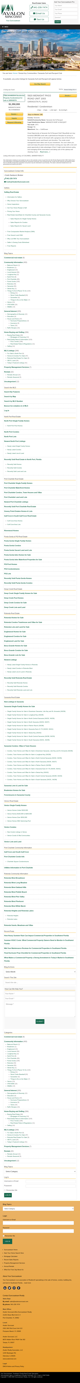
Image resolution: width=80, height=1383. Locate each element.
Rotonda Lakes (12, 919)
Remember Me (11, 1190)
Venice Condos (10, 827)
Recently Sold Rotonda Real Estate (18, 678)
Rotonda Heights (12, 915)
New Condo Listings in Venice (17, 832)
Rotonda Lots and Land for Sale (16, 627)
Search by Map (10, 396)
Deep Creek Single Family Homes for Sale (20, 593)
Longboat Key (11, 274)
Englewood (11, 270)
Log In (6, 410)
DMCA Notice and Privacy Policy (13, 1366)
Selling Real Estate (11, 192)
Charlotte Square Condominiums (18, 861)
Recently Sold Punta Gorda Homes (18, 578)
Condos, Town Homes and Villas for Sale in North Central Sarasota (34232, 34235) (34, 758)
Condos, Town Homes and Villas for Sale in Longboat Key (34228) (29, 754)
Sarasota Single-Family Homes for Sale (19, 706)
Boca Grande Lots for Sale (14, 655)
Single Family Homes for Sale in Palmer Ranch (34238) (25, 725)
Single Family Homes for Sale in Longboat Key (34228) (25, 715)
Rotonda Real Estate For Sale (17, 358)
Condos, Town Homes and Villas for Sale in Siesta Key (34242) (28, 772)
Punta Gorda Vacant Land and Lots (18, 550)
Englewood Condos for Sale (15, 636)
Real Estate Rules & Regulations (21, 344)
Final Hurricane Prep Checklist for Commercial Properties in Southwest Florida (35, 953)
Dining (12, 293)
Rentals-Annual (12, 375)
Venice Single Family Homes (15, 805)
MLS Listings (9, 351)
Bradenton (10, 267)
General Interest (10, 311)
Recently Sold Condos (14, 468)
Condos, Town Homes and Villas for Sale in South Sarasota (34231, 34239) (32, 779)
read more (27, 1283)
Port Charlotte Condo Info (14, 857)
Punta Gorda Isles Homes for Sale (17, 555)
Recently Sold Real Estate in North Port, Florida (22, 459)
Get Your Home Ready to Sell (17, 208)
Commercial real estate (13, 258)
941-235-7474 (40, 7)
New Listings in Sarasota (14, 702)
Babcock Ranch (12, 265)
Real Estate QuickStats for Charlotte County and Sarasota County (29, 215)
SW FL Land (11, 360)
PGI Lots (7, 574)
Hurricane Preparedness (18, 321)
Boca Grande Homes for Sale (15, 646)
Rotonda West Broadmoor (14, 878)
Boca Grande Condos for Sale (16, 650)
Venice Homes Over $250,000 (17, 817)
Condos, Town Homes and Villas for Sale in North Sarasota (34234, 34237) (32, 761)
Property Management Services (16, 367)
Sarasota (10, 286)
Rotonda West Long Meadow (15, 883)
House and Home (13, 319)
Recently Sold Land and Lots (16, 471)
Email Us (40, 13)
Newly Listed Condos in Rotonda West (19, 668)
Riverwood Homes (11, 530)
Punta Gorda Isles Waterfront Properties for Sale (23, 560)
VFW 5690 (10, 304)
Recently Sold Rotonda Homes (17, 683)
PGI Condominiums (12, 569)
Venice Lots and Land (12, 842)
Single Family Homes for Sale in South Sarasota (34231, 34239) (28, 740)
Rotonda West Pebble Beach (15, 892)
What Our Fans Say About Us (13, 1269)
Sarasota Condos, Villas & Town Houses (20, 746)
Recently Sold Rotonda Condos (17, 686)
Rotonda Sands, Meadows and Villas (18, 925)
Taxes (12, 325)
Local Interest (11, 272)
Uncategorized (10, 381)
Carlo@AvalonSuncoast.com (17, 182)
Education (10, 316)
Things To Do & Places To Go (17, 291)
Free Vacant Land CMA (15, 235)
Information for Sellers (14, 197)
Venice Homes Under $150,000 (17, 810)
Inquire (14, 118)
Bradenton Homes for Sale (14, 790)
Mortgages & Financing (18, 337)
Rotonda (10, 284)
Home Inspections (13, 204)
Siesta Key (10, 288)
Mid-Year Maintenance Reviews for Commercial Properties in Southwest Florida (35, 948)
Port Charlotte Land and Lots (15, 497)
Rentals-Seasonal (13, 377)
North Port (10, 277)
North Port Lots (10, 436)
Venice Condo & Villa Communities (18, 835)
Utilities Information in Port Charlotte (18, 868)
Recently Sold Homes (14, 464)
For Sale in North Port (14, 353)
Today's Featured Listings (15, 363)
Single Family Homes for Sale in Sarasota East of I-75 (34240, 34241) (30, 729)
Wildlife (9, 307)
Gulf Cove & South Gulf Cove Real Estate (20, 516)
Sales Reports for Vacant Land (20, 226)
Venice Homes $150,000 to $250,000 (19, 814)
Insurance (13, 323)
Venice (9, 302)
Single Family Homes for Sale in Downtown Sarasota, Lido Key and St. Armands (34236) (36, 711)
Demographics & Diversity (15, 314)
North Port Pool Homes (14, 426)
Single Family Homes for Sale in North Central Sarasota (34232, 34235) (31, 718)
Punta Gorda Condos (12, 545)
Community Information (13, 262)
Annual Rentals (9, 1266)
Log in (39, 1375)
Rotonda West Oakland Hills (15, 887)
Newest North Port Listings (14, 441)
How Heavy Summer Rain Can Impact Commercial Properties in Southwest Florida (36, 935)
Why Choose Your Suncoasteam (18, 200)
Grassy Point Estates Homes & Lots (18, 511)
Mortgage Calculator (11, 1256)
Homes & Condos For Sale (16, 356)
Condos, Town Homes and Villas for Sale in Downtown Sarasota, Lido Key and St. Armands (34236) (40, 751)
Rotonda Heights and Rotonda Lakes (19, 911)
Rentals (7, 372)
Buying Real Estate (13, 335)
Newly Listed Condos (14, 449)
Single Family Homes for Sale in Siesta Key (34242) (24, 733)
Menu (6, 27)
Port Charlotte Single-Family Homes (18, 483)
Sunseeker (14, 297)
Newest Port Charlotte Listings (16, 502)
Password (8, 1186)
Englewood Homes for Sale (15, 632)
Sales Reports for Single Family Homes (23, 219)
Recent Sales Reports (11, 1259)
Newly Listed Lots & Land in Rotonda (19, 672)
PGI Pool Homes (10, 564)
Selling (9, 346)
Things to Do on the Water (19, 300)
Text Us (40, 19)
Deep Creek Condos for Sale (15, 603)
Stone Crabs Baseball (17, 295)
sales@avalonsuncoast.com (19, 1301)
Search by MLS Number (13, 401)
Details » (14, 114)
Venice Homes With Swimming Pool (19, 821)
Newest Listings (10, 660)
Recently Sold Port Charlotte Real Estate (20, 506)
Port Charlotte (11, 279)
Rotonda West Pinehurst (14, 901)
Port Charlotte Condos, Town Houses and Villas (23, 492)
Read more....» (45, 152)
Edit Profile (46, 1375)
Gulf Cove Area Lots (14, 524)
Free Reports (11, 246)
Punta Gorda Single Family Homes (17, 541)
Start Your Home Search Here (14, 1253)
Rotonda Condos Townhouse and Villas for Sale (23, 622)
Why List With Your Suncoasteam (18, 239)
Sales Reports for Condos (18, 222)
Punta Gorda (11, 281)
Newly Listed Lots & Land (15, 453)
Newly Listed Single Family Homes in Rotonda (22, 664)
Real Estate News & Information (17, 339)
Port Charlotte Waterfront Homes (17, 488)
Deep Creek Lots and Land (14, 607)
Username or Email (11, 1181)
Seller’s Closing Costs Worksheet (18, 242)
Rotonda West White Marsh (15, 906)
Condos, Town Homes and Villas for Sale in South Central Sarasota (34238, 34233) (34, 776)
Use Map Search (40, 84)
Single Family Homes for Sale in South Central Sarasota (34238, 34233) (31, 736)
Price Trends (14, 341)
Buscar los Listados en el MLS (16, 406)
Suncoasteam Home (11, 1249)
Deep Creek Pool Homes (14, 598)
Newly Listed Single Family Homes (18, 446)
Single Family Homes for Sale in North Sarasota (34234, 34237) (28, 722)
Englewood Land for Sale (14, 641)
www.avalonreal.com (9, 1359)
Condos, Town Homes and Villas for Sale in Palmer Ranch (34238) (29, 765)
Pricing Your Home (13, 211)
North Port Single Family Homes (16, 421)
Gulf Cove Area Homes (14, 521)
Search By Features (12, 392)
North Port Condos (11, 432)
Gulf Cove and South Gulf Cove (16, 852)
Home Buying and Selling (14, 332)
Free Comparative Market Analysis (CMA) (21, 231)
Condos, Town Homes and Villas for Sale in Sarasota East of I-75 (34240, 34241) (34, 769)
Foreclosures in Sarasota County (17, 795)
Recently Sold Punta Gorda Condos (18, 583)
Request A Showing (14, 122)
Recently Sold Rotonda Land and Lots (19, 690)
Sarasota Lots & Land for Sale (16, 786)
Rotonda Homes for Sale (14, 618)
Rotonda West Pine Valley (14, 897)
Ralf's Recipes (12, 328)
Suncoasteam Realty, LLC (23, 1377)
